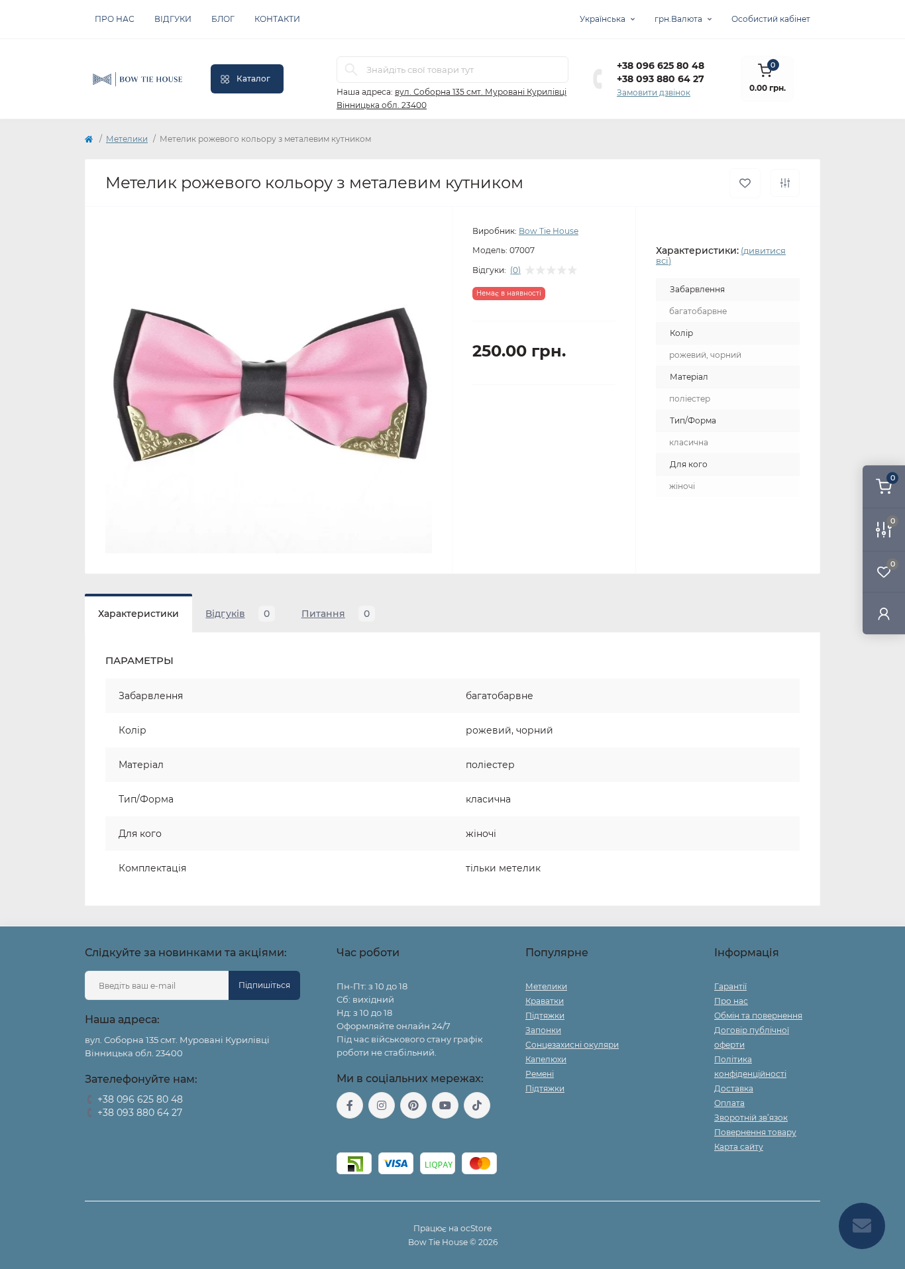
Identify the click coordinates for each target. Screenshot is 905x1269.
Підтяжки (544, 1016)
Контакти (277, 19)
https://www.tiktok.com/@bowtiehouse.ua (477, 1105)
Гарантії (730, 986)
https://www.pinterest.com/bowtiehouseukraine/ (413, 1105)
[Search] (351, 69)
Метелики (127, 139)
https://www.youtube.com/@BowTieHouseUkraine (445, 1105)
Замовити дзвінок (653, 92)
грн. (678, 19)
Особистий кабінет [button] (770, 19)
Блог (223, 19)
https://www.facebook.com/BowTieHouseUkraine (350, 1105)
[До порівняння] (785, 183)
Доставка (733, 1088)
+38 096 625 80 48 (660, 66)
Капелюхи (545, 1059)
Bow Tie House (548, 231)
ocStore (476, 1228)
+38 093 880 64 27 (660, 79)
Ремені (539, 1074)
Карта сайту (738, 1147)
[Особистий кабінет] (884, 613)
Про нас (114, 19)
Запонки (543, 1030)
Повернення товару (755, 1132)
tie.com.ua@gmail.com (385, 1135)
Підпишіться (264, 985)
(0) (515, 270)
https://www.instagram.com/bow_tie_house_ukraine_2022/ (381, 1105)
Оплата (729, 1103)
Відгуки (172, 19)
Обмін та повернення (758, 1016)
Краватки (544, 1001)
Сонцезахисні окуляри (572, 1045)
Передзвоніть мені (123, 1129)
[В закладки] (745, 183)
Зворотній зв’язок (751, 1118)
